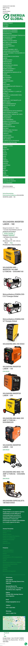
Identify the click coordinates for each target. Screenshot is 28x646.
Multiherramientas (9, 103)
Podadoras (6, 79)
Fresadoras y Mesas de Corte (13, 114)
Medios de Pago (6, 7)
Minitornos (7, 102)
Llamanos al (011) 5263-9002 (9, 6)
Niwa (4, 168)
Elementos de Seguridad (11, 140)
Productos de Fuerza (10, 40)
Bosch (5, 154)
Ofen (4, 172)
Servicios (6, 177)
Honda (5, 147)
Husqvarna (6, 165)
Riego (4, 82)
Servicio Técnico (8, 179)
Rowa (4, 174)
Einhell (5, 160)
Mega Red (6, 149)
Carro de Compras (6, 11)
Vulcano (6, 175)
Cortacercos (7, 63)
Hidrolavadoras (8, 137)
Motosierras (7, 77)
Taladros (6, 109)
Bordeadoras (7, 61)
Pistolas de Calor (9, 105)
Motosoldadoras (9, 46)
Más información (7, 524)
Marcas (5, 144)
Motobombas (7, 44)
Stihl (4, 151)
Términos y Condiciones (9, 538)
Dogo (4, 156)
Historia (6, 25)
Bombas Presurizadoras (11, 123)
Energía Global (8, 146)
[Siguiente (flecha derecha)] (1, 645)
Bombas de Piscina (9, 126)
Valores (5, 26)
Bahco (5, 153)
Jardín (5, 58)
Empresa (6, 21)
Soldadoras (7, 117)
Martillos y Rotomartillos (12, 100)
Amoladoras (7, 89)
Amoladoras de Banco (10, 112)
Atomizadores (7, 60)
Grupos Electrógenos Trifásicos (14, 35)
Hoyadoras (6, 75)
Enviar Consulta (8, 233)
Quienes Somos (8, 23)
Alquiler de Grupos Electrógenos (11, 536)
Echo (4, 158)
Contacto (6, 184)
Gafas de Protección (10, 142)
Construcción (6, 555)
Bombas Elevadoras (9, 121)
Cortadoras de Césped (10, 65)
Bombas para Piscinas (10, 130)
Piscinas (6, 128)
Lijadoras (6, 98)
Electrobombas (8, 119)
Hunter (5, 163)
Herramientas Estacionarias (12, 110)
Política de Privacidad (8, 539)
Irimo (4, 167)
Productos (6, 28)
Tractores (6, 84)
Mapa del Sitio (6, 543)
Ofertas (4, 9)
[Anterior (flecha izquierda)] (0, 645)
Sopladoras (7, 139)
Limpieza (6, 133)
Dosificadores (7, 132)
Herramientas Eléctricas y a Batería (12, 562)
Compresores (7, 116)
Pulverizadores (8, 81)
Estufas (5, 47)
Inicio (4, 193)
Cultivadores (7, 67)
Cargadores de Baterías (11, 56)
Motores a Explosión (10, 42)
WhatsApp (8, 611)
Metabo (5, 170)
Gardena (6, 161)
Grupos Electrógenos (10, 30)
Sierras (5, 107)
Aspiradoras (7, 135)
